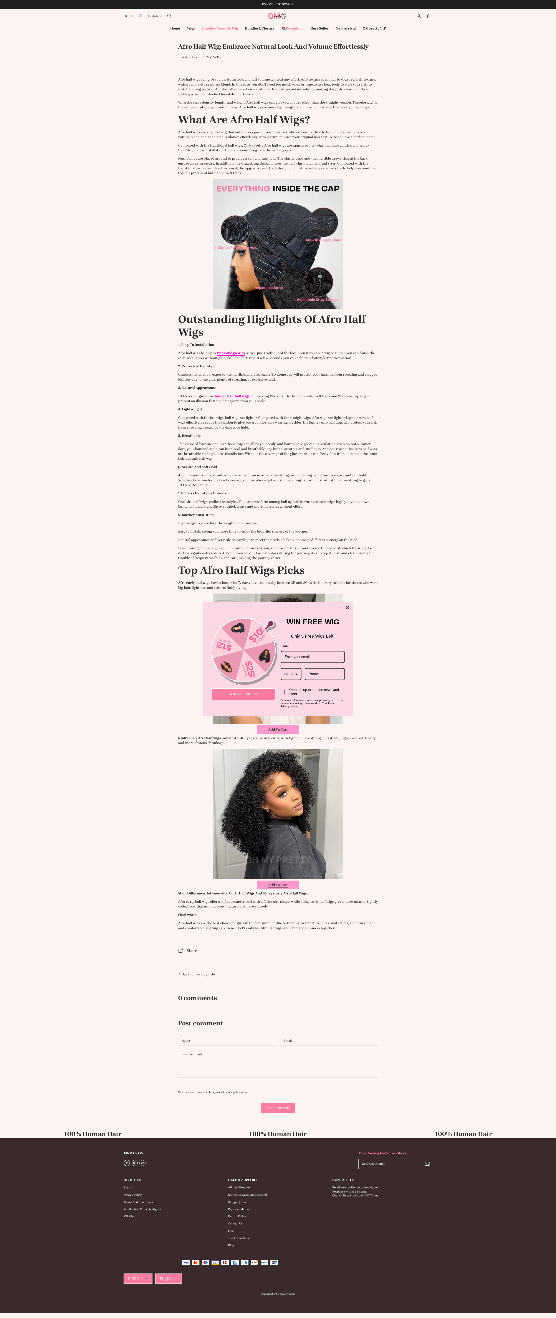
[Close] (347, 607)
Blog (231, 1245)
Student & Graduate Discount (247, 1194)
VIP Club (130, 1216)
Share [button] (192, 950)
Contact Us (235, 1223)
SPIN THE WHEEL (243, 694)
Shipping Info (237, 1202)
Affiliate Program (239, 1187)
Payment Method (239, 1209)
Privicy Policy (133, 1194)
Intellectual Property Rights (142, 1209)
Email (285, 646)
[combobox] (291, 674)
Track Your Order (239, 1238)
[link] (191, 28)
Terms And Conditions (138, 1202)
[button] (169, 16)
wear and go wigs (231, 353)
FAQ (231, 1230)
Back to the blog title (198, 974)
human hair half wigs (232, 396)
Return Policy (237, 1216)
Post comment (278, 1107)
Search (128, 1187)
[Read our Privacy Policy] (342, 700)
